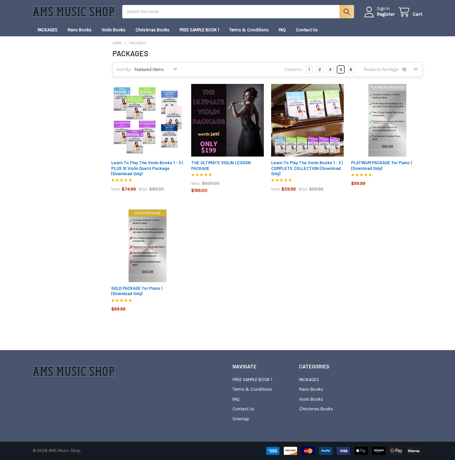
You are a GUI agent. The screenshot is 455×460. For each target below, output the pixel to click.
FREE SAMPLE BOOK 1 (199, 29)
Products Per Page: (381, 69)
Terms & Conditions (249, 29)
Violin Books (114, 29)
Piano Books (80, 29)
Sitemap (240, 418)
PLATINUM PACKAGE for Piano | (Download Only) (381, 165)
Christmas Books (153, 29)
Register (386, 14)
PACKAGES (48, 29)
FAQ (282, 29)
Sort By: (123, 69)
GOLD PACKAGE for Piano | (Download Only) (136, 290)
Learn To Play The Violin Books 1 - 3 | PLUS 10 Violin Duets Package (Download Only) (147, 168)
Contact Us (307, 29)
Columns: (293, 69)
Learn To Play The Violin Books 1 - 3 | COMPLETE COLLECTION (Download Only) (307, 168)
